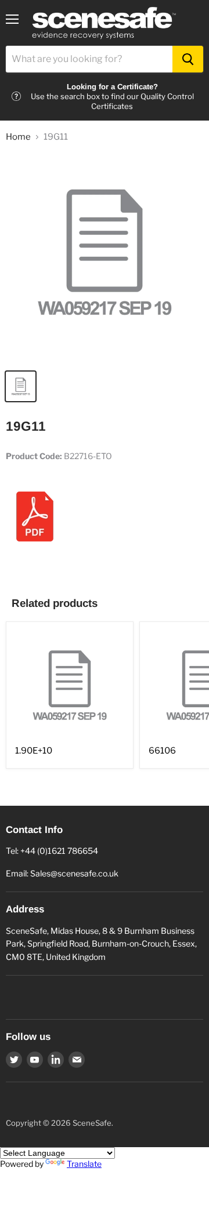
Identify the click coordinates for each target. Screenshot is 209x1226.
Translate (84, 1164)
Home (18, 137)
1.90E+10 (33, 750)
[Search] (187, 59)
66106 (162, 750)
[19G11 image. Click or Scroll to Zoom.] (104, 258)
